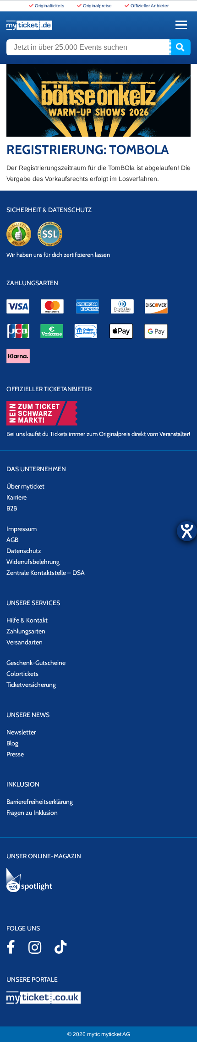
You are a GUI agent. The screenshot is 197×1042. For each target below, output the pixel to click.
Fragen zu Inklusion (32, 812)
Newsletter (21, 732)
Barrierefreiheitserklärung (39, 801)
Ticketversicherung (31, 684)
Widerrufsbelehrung (33, 562)
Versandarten (24, 642)
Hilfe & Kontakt (27, 620)
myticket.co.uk (98, 997)
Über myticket (25, 486)
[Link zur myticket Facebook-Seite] (10, 947)
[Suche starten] (180, 47)
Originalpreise (97, 5)
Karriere (16, 497)
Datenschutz (23, 551)
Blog (12, 743)
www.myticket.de (29, 25)
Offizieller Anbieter (150, 5)
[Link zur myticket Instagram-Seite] (34, 947)
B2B (11, 508)
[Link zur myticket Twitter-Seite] (60, 947)
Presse (15, 754)
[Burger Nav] (181, 25)
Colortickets (22, 674)
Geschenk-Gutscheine (36, 663)
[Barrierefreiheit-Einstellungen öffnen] (187, 531)
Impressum (21, 529)
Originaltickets (49, 5)
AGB (12, 540)
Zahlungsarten (25, 631)
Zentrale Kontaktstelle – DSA (45, 573)
